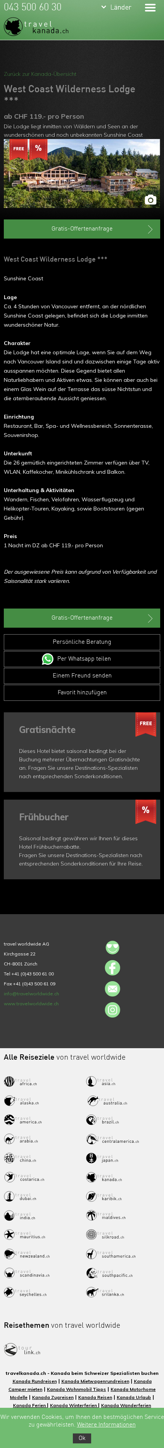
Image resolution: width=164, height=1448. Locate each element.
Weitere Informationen (106, 1425)
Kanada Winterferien (74, 1405)
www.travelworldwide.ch (31, 1003)
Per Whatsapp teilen (84, 659)
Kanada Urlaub (134, 1397)
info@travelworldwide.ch (31, 993)
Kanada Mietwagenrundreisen (95, 1381)
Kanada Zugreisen (53, 1397)
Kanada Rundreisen (35, 1381)
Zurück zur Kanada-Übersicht (40, 73)
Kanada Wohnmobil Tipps (76, 1389)
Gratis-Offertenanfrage (82, 229)
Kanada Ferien (30, 1405)
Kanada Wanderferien (126, 1405)
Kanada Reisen (95, 1397)
